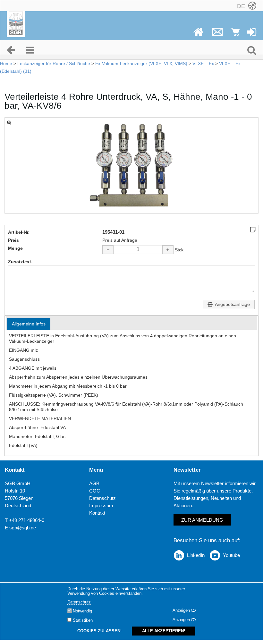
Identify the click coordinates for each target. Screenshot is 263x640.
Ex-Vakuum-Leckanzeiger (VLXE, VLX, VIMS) (141, 63)
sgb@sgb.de (22, 527)
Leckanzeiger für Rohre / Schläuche (53, 63)
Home (6, 63)
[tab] (28, 324)
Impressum (101, 505)
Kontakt (97, 513)
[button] (168, 249)
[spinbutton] (137, 249)
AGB (94, 483)
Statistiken (83, 620)
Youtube (231, 555)
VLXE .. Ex (203, 63)
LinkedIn (196, 555)
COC (94, 490)
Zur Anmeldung (202, 520)
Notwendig (82, 611)
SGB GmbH (17, 483)
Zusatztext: (20, 261)
